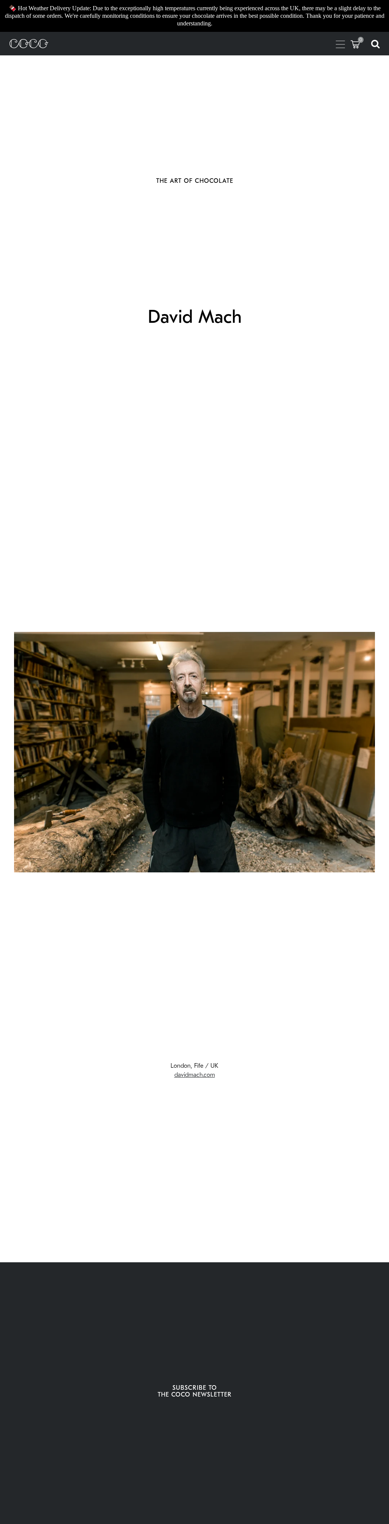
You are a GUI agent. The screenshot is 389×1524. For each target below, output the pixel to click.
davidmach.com (194, 1075)
